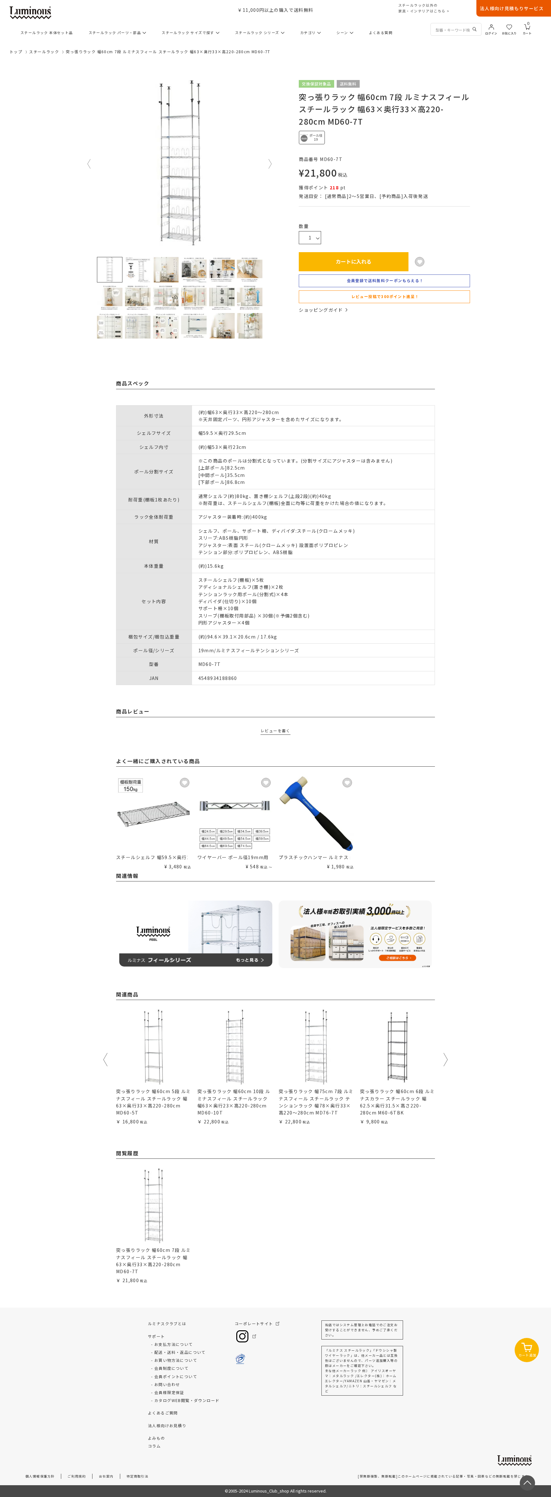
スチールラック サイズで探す (188, 32)
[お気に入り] (509, 26)
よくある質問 (381, 32)
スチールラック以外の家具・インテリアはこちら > (424, 8)
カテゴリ (308, 32)
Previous (89, 164)
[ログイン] (491, 26)
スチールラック (44, 51)
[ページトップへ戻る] (527, 1483)
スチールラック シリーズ (257, 32)
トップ (16, 51)
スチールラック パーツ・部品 (115, 32)
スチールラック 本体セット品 (46, 32)
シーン (342, 32)
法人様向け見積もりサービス (512, 8)
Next (270, 164)
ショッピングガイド (321, 310)
